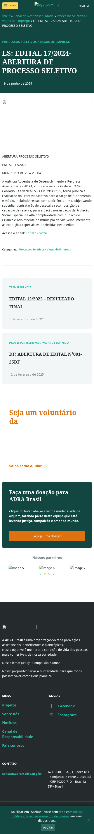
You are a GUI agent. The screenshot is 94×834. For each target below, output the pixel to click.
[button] (10, 5)
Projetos (9, 705)
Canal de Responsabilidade (34, 16)
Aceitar (48, 827)
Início (6, 16)
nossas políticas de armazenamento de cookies (47, 814)
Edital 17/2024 (36, 233)
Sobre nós (10, 714)
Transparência (20, 287)
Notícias (9, 722)
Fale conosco (13, 745)
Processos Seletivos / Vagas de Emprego (36, 42)
